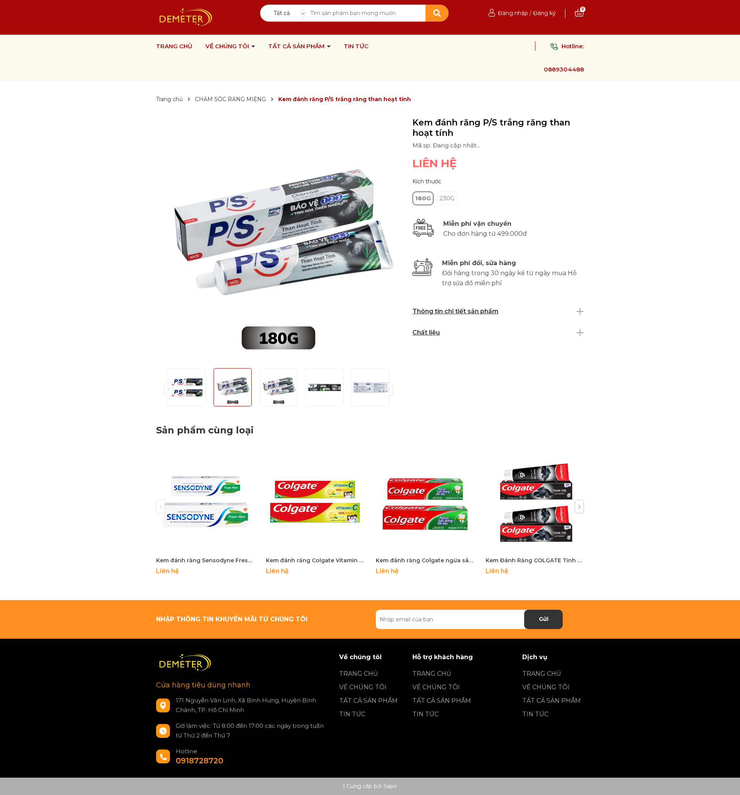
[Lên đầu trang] (726, 781)
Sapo (390, 786)
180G (423, 198)
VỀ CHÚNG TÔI (228, 46)
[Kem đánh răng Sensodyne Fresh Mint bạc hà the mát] (205, 503)
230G (446, 198)
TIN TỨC (356, 46)
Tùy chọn (205, 545)
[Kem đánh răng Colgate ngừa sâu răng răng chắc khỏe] (425, 503)
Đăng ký (544, 13)
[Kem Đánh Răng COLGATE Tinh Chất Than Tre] (535, 503)
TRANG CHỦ (174, 46)
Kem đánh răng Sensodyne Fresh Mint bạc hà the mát (205, 560)
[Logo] (185, 17)
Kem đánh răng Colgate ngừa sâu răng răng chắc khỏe (425, 560)
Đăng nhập (513, 13)
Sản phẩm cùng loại (205, 430)
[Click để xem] (278, 239)
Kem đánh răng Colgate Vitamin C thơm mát (315, 560)
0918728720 (199, 760)
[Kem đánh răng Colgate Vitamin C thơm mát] (315, 503)
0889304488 (564, 69)
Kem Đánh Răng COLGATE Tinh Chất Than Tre (535, 560)
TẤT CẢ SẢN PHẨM (297, 46)
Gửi (543, 619)
